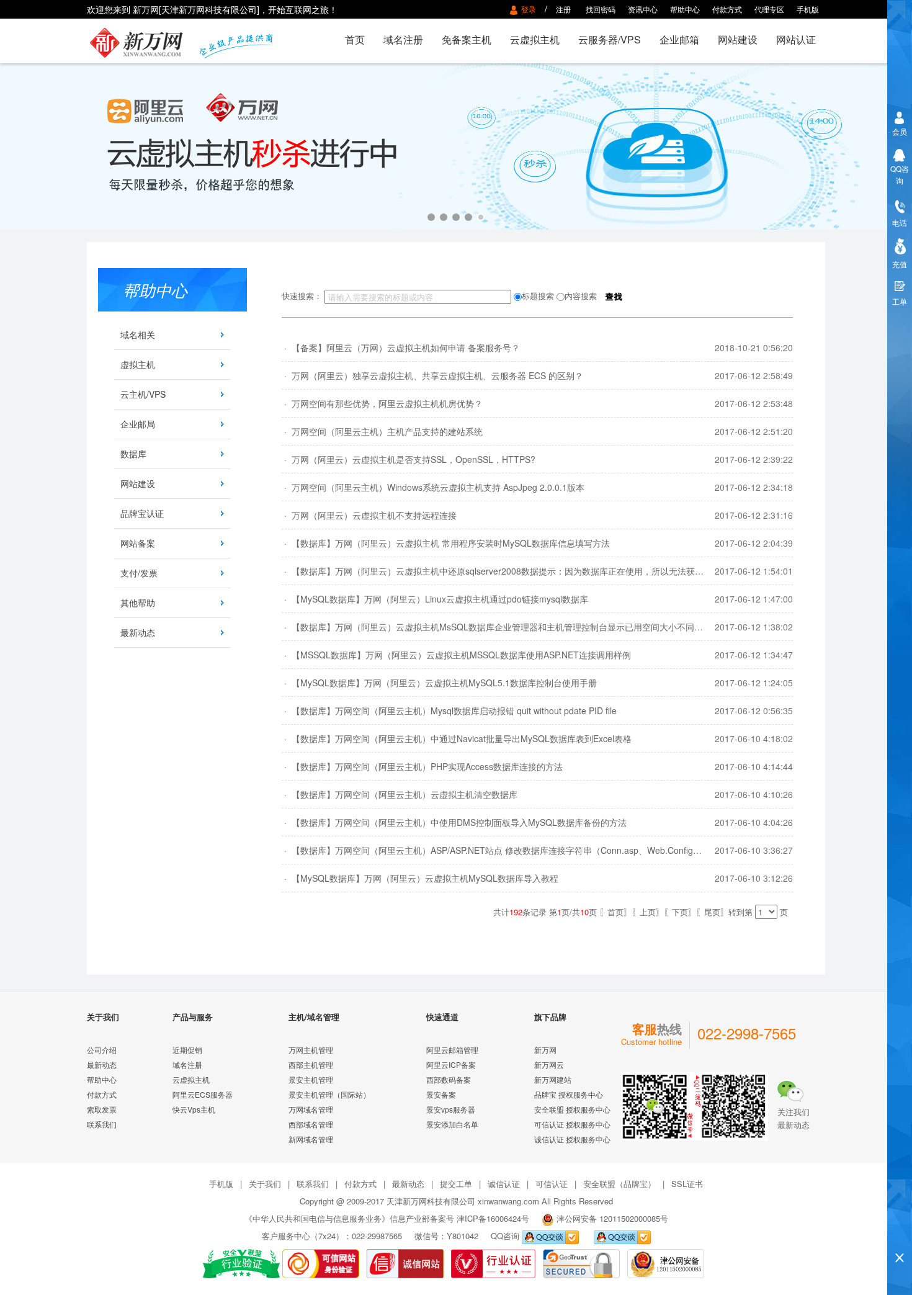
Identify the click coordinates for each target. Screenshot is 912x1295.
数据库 (133, 453)
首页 (355, 39)
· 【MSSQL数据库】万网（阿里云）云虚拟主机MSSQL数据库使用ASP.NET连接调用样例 (456, 654)
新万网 (545, 1049)
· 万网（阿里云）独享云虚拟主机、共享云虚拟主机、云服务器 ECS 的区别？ (432, 375)
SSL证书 (687, 1184)
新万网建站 (552, 1079)
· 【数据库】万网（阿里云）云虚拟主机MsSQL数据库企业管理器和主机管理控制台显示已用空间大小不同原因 (497, 627)
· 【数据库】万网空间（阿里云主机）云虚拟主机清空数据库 (399, 794)
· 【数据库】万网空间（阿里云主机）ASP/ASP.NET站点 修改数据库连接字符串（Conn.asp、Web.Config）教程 (500, 850)
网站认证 (796, 39)
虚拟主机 (137, 364)
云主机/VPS (143, 394)
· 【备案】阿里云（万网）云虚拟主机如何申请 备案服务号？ (401, 347)
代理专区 (769, 9)
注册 (563, 9)
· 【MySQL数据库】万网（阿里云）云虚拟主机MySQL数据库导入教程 (420, 878)
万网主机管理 (310, 1049)
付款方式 (727, 9)
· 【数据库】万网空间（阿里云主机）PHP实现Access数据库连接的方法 (422, 766)
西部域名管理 (310, 1124)
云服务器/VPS (609, 39)
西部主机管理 (310, 1064)
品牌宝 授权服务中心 (568, 1094)
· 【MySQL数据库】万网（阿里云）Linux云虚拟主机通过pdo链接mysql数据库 (435, 599)
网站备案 (137, 543)
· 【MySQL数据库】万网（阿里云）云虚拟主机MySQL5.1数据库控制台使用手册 (439, 682)
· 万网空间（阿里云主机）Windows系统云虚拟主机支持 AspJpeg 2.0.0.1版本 (433, 487)
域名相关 (137, 334)
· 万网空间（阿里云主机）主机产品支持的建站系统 (382, 431)
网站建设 (738, 39)
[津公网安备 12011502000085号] (665, 1262)
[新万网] (143, 41)
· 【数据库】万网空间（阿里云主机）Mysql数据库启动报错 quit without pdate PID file (449, 710)
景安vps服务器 (450, 1109)
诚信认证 (504, 1184)
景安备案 (441, 1094)
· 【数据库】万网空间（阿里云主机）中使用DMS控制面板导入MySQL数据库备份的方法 (454, 822)
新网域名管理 (310, 1139)
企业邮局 (137, 424)
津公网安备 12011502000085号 (612, 1218)
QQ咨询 (899, 174)
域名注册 (403, 39)
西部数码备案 (448, 1079)
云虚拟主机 (535, 39)
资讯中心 (643, 9)
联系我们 (102, 1124)
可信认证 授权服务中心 (572, 1124)
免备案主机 (466, 39)
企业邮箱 (679, 39)
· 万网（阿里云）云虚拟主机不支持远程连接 (369, 515)
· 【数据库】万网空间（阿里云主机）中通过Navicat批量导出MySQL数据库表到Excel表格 (457, 738)
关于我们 (265, 1184)
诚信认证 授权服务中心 (572, 1139)
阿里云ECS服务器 (202, 1094)
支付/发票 (139, 573)
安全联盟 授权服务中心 (572, 1109)
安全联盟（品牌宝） (619, 1184)
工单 (899, 301)
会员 (899, 131)
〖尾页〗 (712, 912)
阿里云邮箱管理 (452, 1049)
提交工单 (456, 1184)
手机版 (808, 9)
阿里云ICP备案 (451, 1064)
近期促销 (187, 1049)
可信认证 (551, 1184)
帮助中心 (685, 9)
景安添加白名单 (452, 1124)
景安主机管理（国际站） (329, 1094)
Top (899, 1236)
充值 (899, 264)
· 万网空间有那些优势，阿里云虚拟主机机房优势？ (382, 403)
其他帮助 (137, 602)
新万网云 (549, 1064)
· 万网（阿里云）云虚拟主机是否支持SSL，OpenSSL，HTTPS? (408, 459)
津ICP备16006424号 (493, 1218)
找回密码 (600, 9)
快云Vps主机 (193, 1109)
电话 (899, 222)
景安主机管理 (310, 1079)
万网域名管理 (310, 1109)
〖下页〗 (680, 912)
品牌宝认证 (142, 513)
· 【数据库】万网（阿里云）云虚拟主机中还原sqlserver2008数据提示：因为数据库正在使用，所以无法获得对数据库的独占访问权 (536, 571)
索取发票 (102, 1109)
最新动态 (137, 632)
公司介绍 (102, 1049)
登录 (530, 9)
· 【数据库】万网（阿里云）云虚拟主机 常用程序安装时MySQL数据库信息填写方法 (446, 543)
